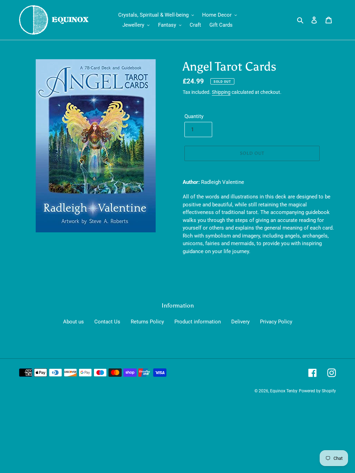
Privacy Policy (276, 322)
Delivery (240, 322)
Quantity (194, 116)
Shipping (221, 92)
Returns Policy (147, 322)
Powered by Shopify (317, 391)
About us (73, 322)
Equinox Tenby (283, 391)
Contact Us (107, 322)
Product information (197, 322)
